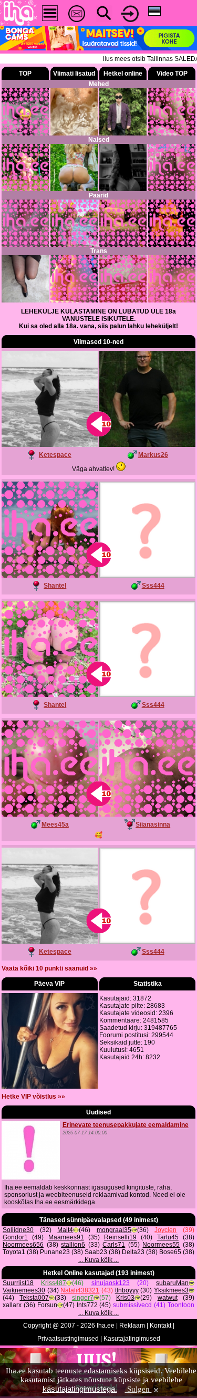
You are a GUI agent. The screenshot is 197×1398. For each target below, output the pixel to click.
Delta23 (133, 1252)
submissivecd (132, 1305)
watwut (168, 1297)
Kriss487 (53, 1283)
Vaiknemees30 (24, 1290)
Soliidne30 (18, 1230)
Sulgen (138, 1389)
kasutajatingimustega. (80, 1388)
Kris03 (125, 1297)
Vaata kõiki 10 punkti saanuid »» (49, 968)
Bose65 (170, 1252)
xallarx (12, 1305)
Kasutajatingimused (131, 1338)
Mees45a (55, 824)
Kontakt (160, 1325)
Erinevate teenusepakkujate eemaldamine (126, 1125)
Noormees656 (23, 1244)
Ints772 (87, 1305)
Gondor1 (15, 1237)
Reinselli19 (120, 1237)
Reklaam (132, 1325)
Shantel (55, 585)
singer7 (83, 1297)
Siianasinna (153, 824)
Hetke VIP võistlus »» (33, 1096)
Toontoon (181, 1305)
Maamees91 (66, 1237)
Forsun (47, 1305)
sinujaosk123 (110, 1283)
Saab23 (96, 1252)
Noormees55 (161, 1244)
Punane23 (55, 1252)
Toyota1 (14, 1252)
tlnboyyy (127, 1290)
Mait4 (65, 1230)
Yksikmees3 (171, 1290)
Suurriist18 (18, 1283)
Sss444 (153, 585)
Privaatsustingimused (68, 1338)
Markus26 (153, 454)
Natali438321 (79, 1290)
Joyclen (165, 1230)
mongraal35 (114, 1230)
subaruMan (172, 1283)
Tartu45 (168, 1237)
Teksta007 (34, 1297)
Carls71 (113, 1244)
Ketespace (55, 454)
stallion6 (73, 1244)
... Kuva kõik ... (98, 1260)
